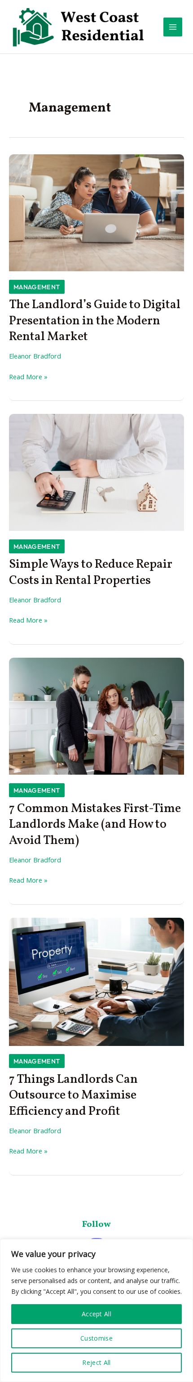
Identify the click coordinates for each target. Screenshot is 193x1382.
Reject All (96, 1362)
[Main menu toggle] (172, 27)
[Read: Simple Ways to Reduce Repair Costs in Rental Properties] (96, 471)
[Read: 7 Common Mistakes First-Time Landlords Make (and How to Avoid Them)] (96, 715)
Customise (96, 1338)
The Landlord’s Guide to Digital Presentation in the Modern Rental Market (94, 321)
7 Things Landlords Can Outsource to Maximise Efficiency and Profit (73, 1095)
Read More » (28, 377)
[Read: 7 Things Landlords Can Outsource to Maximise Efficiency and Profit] (96, 980)
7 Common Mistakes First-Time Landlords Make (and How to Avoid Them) (95, 824)
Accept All (96, 1314)
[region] (96, 1310)
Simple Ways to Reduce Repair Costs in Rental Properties (90, 572)
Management (36, 287)
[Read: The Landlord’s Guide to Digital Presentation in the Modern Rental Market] (96, 211)
